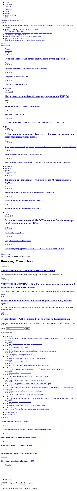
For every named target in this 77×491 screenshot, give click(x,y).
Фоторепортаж (10, 414)
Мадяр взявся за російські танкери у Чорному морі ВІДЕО (37, 96)
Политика (8, 4)
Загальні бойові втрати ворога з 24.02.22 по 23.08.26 (23, 36)
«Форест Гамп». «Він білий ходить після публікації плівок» (37, 58)
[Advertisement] (37, 472)
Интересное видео (11, 412)
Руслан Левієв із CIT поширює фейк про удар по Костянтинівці (35, 319)
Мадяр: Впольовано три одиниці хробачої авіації (21, 29)
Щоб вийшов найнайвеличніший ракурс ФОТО (18, 461)
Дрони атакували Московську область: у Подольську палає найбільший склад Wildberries (37, 162)
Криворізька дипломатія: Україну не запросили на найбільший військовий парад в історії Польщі (40, 147)
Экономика (9, 10)
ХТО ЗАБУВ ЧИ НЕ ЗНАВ (14, 38)
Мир (6, 8)
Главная (7, 2)
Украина (8, 6)
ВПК (6, 17)
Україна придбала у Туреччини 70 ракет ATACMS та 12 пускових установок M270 (34, 249)
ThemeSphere (28, 483)
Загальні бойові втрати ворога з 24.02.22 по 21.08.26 (27, 405)
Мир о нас (8, 11)
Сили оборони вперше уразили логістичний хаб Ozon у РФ (29, 376)
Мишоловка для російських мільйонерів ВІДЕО (18, 437)
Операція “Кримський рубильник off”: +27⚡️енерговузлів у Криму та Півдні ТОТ (34, 122)
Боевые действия (10, 15)
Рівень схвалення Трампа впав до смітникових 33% (23, 154)
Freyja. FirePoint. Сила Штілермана (18, 241)
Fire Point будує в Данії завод (14, 31)
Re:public (8, 465)
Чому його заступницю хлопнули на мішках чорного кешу (25, 40)
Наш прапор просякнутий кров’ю (16, 34)
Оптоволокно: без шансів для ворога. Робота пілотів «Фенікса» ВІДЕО (26, 429)
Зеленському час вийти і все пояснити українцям (25, 391)
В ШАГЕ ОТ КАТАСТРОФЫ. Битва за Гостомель (28, 270)
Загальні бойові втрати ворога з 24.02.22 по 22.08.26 (23, 208)
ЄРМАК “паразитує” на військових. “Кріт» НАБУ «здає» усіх (30, 384)
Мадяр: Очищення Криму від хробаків (15, 421)
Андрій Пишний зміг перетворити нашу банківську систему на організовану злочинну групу (41, 398)
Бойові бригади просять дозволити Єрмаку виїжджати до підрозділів (28, 33)
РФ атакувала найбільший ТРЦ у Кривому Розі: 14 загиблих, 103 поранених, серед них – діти (41, 387)
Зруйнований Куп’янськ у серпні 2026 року (16, 445)
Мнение (7, 13)
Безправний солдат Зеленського (16, 76)
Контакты (8, 479)
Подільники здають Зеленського (16, 84)
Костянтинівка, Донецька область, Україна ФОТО (19, 453)
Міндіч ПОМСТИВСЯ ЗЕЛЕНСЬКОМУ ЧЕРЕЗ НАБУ (28, 394)
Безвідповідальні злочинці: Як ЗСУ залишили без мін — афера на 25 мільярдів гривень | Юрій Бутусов (39, 221)
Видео (3, 278)
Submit (23, 485)
